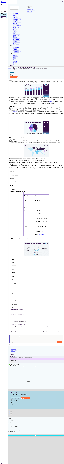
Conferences (14, 57)
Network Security (15, 37)
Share (11, 368)
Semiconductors (14, 15)
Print (11, 372)
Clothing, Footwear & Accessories (31, 10)
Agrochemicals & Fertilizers (16, 39)
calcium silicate (15, 111)
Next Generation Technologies (16, 38)
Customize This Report (16, 398)
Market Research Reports (16, 50)
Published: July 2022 (13, 351)
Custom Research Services (16, 47)
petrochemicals (50, 101)
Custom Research (12, 425)
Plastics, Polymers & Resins (16, 44)
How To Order (11, 420)
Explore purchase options (41, 234)
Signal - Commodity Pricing (16, 52)
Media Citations (14, 58)
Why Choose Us (15, 55)
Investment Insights (15, 49)
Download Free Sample (25, 398)
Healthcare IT (14, 30)
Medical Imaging (15, 31)
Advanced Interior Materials (16, 24)
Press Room (14, 63)
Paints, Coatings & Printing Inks (16, 42)
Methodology (11, 75)
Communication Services (16, 35)
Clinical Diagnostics (15, 29)
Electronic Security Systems (16, 14)
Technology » (14, 33)
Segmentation (11, 74)
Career (13, 59)
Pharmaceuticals (14, 32)
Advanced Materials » (15, 23)
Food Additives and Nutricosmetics (17, 18)
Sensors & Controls (15, 16)
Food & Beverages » (15, 20)
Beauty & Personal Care (30, 9)
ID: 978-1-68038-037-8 (13, 349)
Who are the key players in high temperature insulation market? (18, 324)
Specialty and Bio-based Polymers (17, 19)
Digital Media (14, 36)
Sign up (12, 65)
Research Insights (15, 61)
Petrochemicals (14, 43)
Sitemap (11, 422)
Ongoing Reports (15, 62)
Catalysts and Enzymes (15, 17)
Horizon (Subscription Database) (13, 427)
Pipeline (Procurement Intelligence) (14, 426)
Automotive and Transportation (16, 34)
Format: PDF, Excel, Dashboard (14, 350)
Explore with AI (3, 17)
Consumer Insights (15, 48)
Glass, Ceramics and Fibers (16, 27)
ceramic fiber (12, 107)
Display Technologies (15, 13)
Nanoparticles (14, 26)
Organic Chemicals (15, 41)
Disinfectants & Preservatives (16, 40)
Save (11, 371)
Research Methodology (15, 56)
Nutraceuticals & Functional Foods (17, 22)
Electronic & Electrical (30, 11)
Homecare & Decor (29, 12)
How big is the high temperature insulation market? (17, 309)
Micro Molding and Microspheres (17, 25)
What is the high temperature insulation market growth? (17, 314)
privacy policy (38, 366)
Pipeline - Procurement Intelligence (17, 51)
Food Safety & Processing (16, 21)
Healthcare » (14, 28)
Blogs (13, 64)
